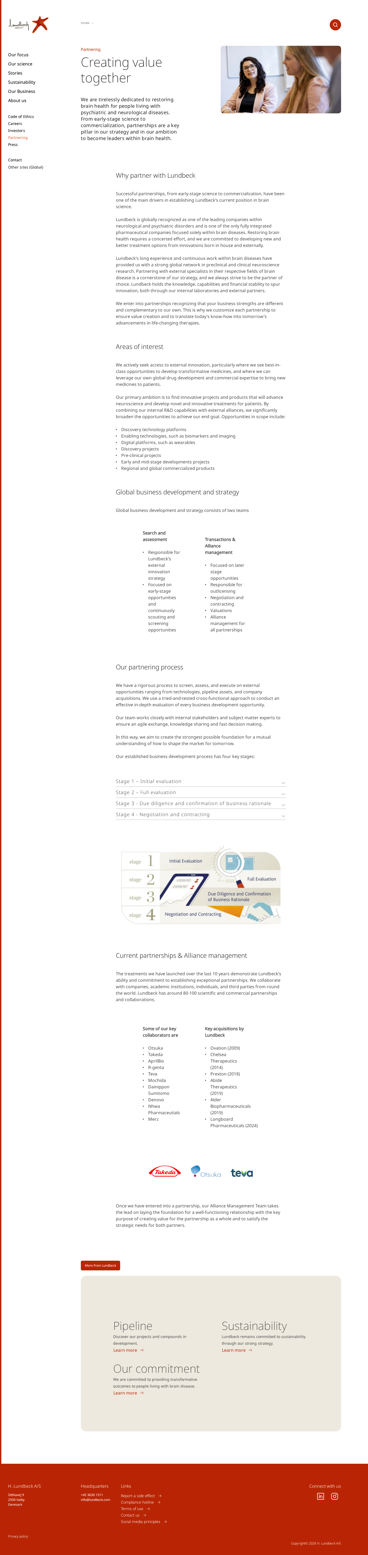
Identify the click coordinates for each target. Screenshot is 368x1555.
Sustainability (21, 82)
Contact (15, 160)
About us (17, 100)
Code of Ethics (21, 116)
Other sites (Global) (25, 167)
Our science (20, 64)
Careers (15, 123)
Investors (16, 130)
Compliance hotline (137, 1502)
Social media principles (140, 1521)
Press (13, 144)
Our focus (18, 55)
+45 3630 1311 (92, 1495)
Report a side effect (138, 1495)
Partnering (18, 137)
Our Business (21, 91)
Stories (15, 73)
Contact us (130, 1515)
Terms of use (132, 1508)
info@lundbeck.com (95, 1499)
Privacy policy (18, 1536)
